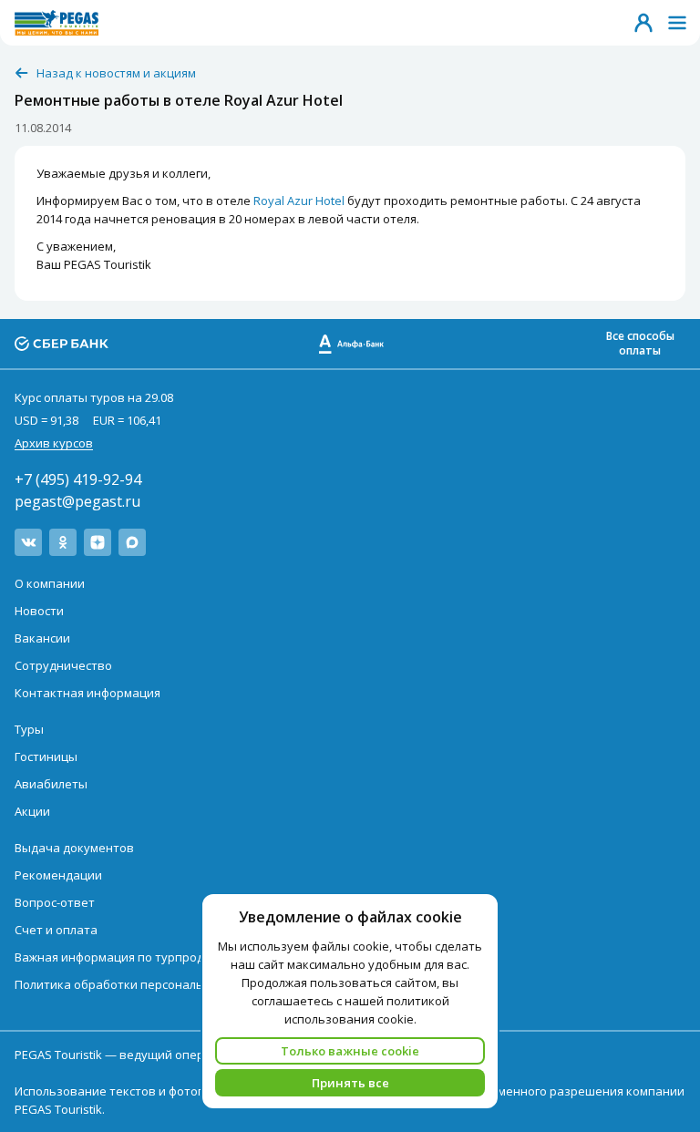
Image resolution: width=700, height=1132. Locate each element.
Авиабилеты (51, 784)
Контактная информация (87, 692)
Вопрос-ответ (55, 902)
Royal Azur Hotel (299, 200)
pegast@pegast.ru (77, 501)
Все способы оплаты (640, 343)
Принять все (350, 1083)
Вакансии (42, 638)
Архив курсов (54, 443)
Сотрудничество (63, 665)
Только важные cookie (350, 1051)
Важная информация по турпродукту (122, 957)
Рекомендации (58, 875)
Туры (29, 729)
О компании (50, 583)
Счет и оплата (56, 929)
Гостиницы (46, 756)
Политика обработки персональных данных (144, 984)
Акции (32, 811)
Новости (39, 610)
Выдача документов (74, 847)
